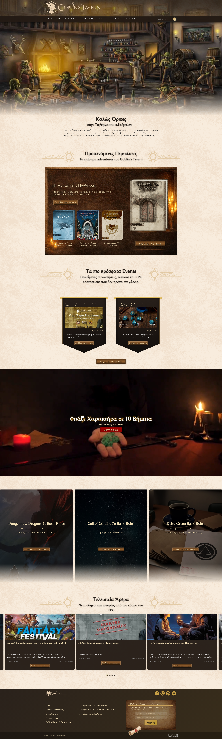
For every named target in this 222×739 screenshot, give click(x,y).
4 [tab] (112, 675)
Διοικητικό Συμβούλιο (65, 661)
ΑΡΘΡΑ (102, 19)
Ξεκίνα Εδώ (111, 429)
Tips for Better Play (55, 709)
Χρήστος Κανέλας (209, 661)
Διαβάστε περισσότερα (40, 666)
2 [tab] (109, 675)
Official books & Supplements (59, 722)
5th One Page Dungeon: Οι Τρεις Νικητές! (98, 642)
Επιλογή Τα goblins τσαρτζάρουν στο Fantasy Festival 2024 (36, 642)
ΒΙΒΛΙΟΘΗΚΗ (54, 19)
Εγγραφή (151, 722)
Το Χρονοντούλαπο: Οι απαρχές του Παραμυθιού (173, 642)
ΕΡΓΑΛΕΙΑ (88, 19)
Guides (49, 705)
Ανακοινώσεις (52, 718)
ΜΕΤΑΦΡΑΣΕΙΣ (71, 19)
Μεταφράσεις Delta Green (90, 713)
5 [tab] (114, 675)
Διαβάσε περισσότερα (65, 202)
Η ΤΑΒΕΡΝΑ (129, 19)
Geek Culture (52, 713)
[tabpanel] (111, 642)
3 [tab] (111, 675)
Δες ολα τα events (111, 361)
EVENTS (115, 19)
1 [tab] (107, 675)
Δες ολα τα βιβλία (150, 243)
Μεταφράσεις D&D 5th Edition (93, 705)
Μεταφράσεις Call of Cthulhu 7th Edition (97, 709)
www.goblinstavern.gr (58, 735)
